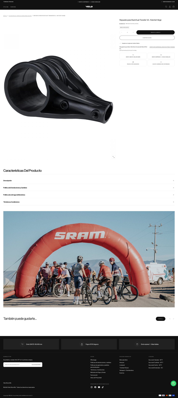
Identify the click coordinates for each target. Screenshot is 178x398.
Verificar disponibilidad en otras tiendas (162, 46)
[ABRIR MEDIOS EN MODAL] (113, 157)
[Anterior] (170, 319)
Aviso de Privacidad (96, 377)
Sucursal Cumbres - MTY (156, 362)
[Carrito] (173, 6)
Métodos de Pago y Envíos (98, 372)
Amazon (122, 362)
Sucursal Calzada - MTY (156, 360)
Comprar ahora (147, 37)
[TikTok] (103, 387)
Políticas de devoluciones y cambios (100, 362)
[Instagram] (91, 387)
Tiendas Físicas (124, 367)
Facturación (94, 375)
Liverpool (122, 365)
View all (160, 318)
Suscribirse (36, 364)
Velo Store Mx (7, 383)
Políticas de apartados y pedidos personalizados (99, 366)
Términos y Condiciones (97, 370)
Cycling (5, 6)
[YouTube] (99, 387)
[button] (166, 6)
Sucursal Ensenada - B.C (156, 367)
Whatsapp (93, 360)
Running (13, 6)
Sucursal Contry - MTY (155, 365)
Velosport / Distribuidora (127, 370)
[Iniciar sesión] (170, 6)
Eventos (122, 373)
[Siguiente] (173, 319)
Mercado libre (123, 360)
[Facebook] (95, 387)
